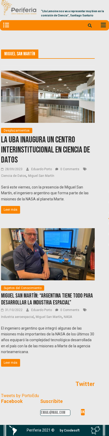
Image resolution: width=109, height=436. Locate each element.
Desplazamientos (17, 130)
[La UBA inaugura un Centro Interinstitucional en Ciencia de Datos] (48, 74)
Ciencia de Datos (13, 176)
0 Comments (69, 169)
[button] (69, 430)
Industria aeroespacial (17, 317)
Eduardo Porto (42, 169)
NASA (68, 317)
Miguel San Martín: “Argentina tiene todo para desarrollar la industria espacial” (47, 299)
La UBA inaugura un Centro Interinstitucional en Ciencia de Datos (45, 150)
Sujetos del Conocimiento (23, 288)
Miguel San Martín (41, 176)
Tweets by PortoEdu (20, 395)
